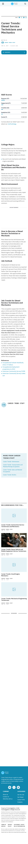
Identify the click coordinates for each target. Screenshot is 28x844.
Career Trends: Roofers (9, 475)
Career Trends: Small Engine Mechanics (10, 575)
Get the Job (20, 794)
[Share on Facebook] (19, 17)
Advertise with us (7, 798)
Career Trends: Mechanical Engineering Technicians (14, 599)
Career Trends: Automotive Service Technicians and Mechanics (12, 525)
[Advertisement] (14, 82)
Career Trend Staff (8, 42)
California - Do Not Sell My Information (19, 825)
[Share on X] (21, 17)
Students (19, 802)
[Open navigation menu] (3, 4)
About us (5, 794)
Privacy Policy (10, 825)
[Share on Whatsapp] (26, 17)
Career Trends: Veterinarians (11, 461)
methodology (12, 124)
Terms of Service (3, 825)
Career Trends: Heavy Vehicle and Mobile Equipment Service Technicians (13, 550)
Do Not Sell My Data (5, 834)
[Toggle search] (25, 4)
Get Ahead (20, 797)
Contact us (6, 796)
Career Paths (21, 799)
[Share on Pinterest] (23, 17)
